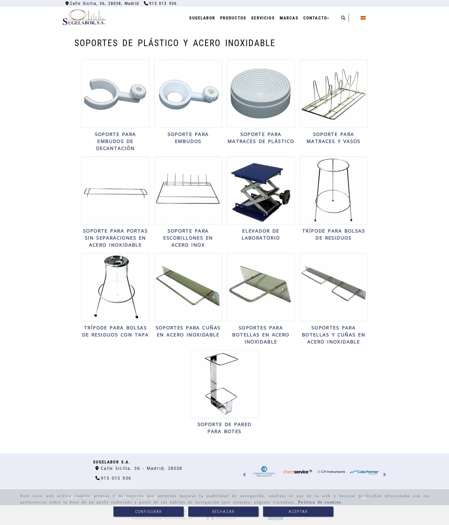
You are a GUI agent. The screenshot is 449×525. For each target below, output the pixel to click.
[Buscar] (343, 18)
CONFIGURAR (148, 511)
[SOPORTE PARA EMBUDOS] (188, 94)
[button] (244, 475)
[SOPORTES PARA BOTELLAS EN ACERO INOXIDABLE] (261, 287)
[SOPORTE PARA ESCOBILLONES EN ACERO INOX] (188, 191)
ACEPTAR (298, 511)
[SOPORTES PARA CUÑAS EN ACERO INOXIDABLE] (188, 287)
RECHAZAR (223, 511)
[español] (363, 17)
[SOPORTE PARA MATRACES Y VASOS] (334, 94)
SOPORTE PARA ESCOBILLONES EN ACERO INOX (188, 238)
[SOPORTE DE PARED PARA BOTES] (225, 384)
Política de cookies (319, 502)
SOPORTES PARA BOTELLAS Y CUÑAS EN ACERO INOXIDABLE (333, 334)
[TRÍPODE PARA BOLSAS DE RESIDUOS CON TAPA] (115, 287)
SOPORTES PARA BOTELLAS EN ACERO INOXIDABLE (260, 334)
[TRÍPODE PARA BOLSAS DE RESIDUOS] (334, 191)
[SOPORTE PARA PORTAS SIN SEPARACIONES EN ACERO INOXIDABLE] (115, 191)
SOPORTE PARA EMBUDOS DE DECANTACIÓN (115, 141)
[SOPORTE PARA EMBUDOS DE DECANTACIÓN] (115, 94)
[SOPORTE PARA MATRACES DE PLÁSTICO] (261, 94)
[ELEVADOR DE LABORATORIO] (261, 191)
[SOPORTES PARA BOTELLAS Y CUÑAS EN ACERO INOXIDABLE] (334, 287)
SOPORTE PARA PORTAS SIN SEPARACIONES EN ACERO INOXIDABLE (115, 238)
